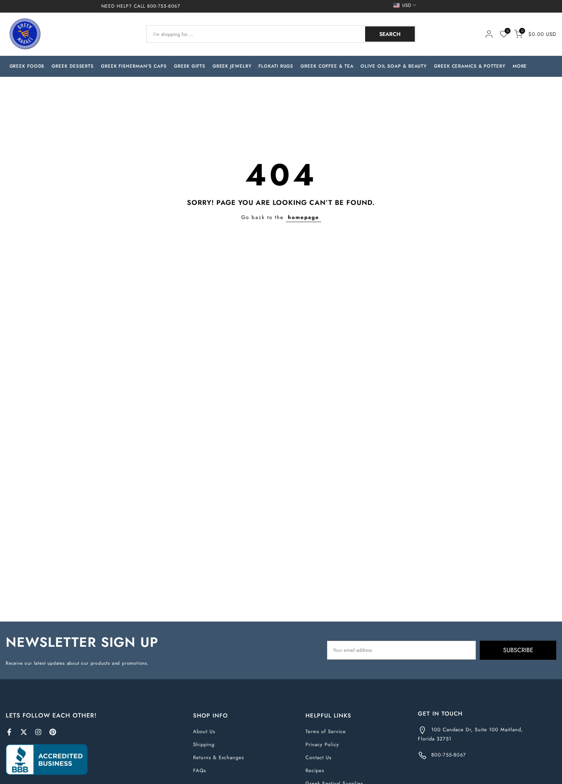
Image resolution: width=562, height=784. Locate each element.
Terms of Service (325, 731)
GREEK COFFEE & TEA (326, 66)
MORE (520, 66)
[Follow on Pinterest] (52, 732)
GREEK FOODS (27, 66)
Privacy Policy (322, 744)
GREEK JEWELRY (232, 66)
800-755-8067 (163, 6)
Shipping (203, 744)
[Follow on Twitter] (23, 732)
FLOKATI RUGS (275, 66)
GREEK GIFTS (189, 66)
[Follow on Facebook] (9, 732)
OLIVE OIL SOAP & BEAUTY (394, 66)
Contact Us (318, 757)
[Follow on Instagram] (38, 732)
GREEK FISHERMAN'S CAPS (134, 66)
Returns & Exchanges (218, 757)
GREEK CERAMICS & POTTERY (469, 66)
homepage (303, 217)
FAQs (199, 770)
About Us (204, 731)
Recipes (314, 770)
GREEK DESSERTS (73, 66)
